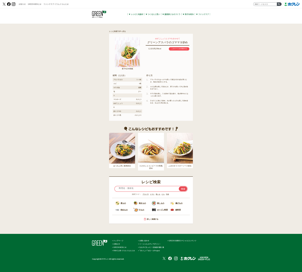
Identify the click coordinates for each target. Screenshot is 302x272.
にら (163, 194)
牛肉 (167, 194)
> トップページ (117, 240)
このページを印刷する (179, 48)
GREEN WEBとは (34, 4)
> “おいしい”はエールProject (149, 250)
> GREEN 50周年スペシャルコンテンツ (181, 240)
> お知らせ (116, 244)
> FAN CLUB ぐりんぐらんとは (123, 250)
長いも (158, 194)
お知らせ (22, 4)
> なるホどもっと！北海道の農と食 (151, 247)
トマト (152, 194)
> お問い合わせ (143, 240)
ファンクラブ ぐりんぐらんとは (56, 4)
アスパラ (146, 194)
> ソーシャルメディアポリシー (149, 244)
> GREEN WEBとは (119, 247)
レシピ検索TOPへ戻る (117, 31)
